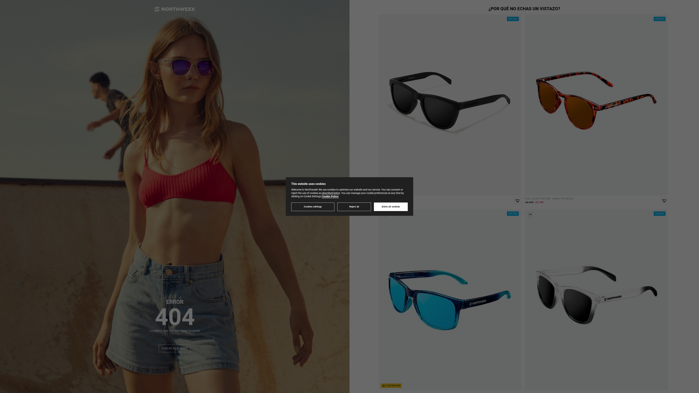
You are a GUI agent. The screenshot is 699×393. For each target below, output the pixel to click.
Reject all (354, 206)
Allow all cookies (391, 206)
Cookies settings (313, 206)
